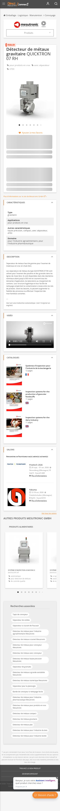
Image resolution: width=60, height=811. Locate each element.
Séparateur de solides (21, 620)
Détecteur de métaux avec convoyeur (27, 653)
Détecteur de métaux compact (24, 713)
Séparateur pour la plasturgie (24, 686)
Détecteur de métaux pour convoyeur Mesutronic (27, 646)
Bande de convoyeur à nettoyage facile (28, 691)
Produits (28, 32)
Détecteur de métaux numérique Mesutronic (30, 680)
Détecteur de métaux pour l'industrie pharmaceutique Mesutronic (27, 698)
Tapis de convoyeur (20, 614)
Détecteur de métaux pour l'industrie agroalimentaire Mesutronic (27, 632)
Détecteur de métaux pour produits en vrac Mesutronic (29, 706)
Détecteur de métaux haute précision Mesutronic (27, 659)
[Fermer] (57, 777)
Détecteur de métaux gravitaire (25, 719)
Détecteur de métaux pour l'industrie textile (29, 736)
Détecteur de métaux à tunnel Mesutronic (29, 639)
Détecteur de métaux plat (23, 724)
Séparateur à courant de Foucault (26, 625)
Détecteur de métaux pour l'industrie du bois (30, 730)
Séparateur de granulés (22, 667)
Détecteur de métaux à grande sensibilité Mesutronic (29, 673)
